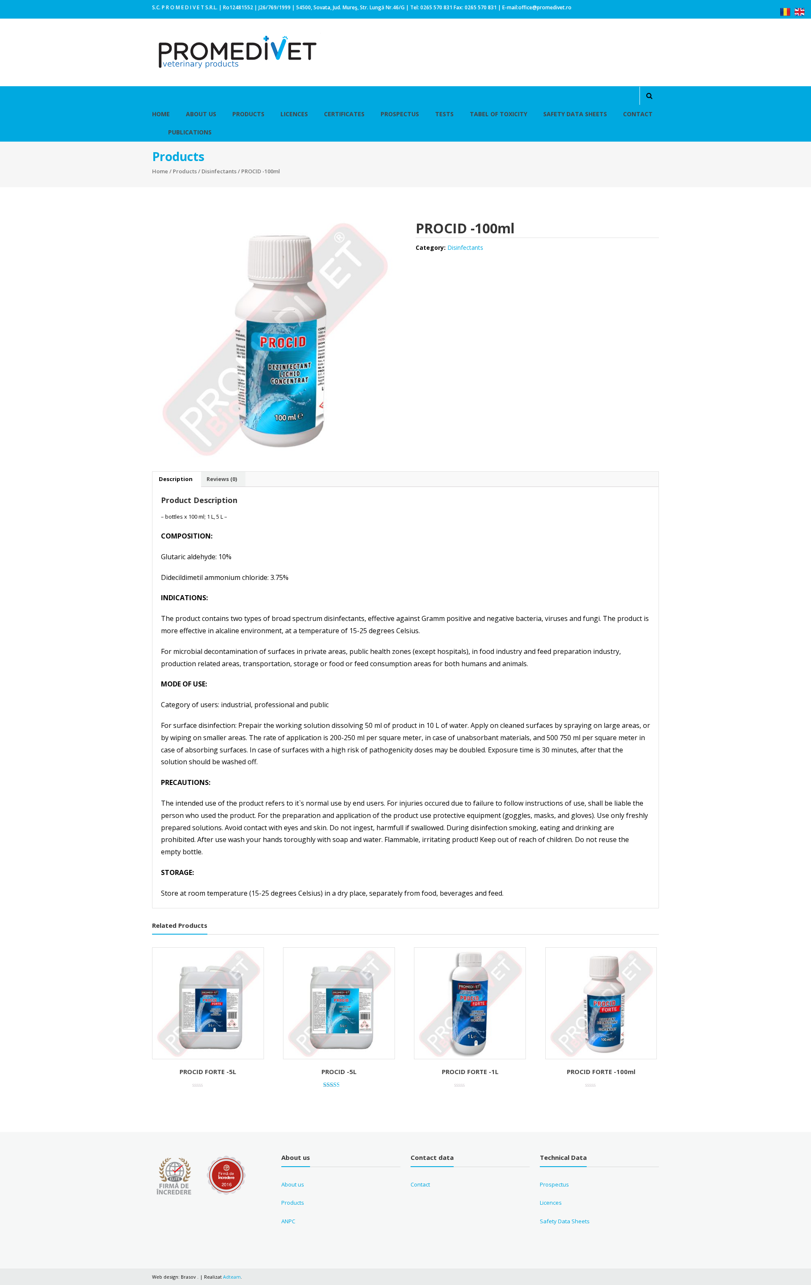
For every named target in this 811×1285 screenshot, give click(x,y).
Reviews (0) (222, 479)
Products (248, 114)
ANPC (288, 1221)
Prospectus (400, 114)
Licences (294, 114)
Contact (638, 114)
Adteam (232, 1277)
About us (292, 1184)
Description (176, 479)
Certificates (344, 114)
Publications (190, 132)
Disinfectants (219, 171)
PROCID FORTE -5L (208, 1071)
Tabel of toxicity (498, 114)
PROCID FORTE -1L (470, 1071)
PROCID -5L (339, 1071)
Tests (444, 114)
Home (161, 114)
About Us (201, 114)
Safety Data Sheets (575, 114)
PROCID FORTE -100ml (601, 1071)
